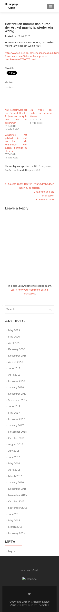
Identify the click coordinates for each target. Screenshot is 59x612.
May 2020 (14, 336)
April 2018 (14, 374)
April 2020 (14, 343)
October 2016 (16, 438)
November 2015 (17, 495)
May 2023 (14, 330)
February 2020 (16, 349)
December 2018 (17, 355)
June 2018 (14, 368)
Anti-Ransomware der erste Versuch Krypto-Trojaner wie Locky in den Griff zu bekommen (16, 116)
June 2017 (14, 406)
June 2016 (14, 457)
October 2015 (16, 501)
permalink (35, 170)
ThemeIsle (43, 605)
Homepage (12, 4)
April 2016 (14, 470)
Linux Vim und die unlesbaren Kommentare (44, 195)
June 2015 (14, 514)
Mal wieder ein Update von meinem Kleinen (41, 113)
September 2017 (17, 400)
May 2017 (14, 412)
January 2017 (16, 425)
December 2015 (17, 489)
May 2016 (14, 463)
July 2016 (13, 450)
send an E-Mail (29, 570)
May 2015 (14, 520)
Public (8, 170)
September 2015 (17, 508)
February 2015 (16, 533)
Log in (11, 551)
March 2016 (15, 476)
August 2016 (15, 444)
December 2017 (17, 393)
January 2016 (16, 482)
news (48, 166)
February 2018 (16, 381)
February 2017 (16, 419)
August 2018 (15, 362)
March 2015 (15, 527)
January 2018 (16, 387)
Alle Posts (39, 166)
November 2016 (17, 431)
